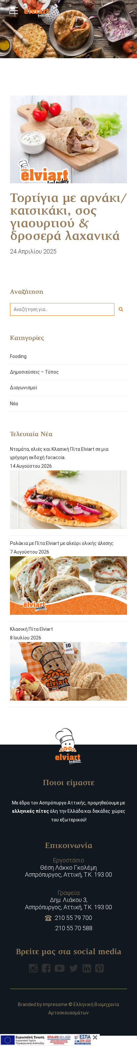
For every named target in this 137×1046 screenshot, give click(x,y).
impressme (55, 1004)
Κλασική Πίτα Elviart (31, 629)
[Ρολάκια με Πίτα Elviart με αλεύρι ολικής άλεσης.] (68, 586)
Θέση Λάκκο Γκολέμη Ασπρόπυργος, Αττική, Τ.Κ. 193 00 (68, 867)
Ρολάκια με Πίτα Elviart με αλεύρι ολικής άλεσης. (62, 543)
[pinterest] (99, 968)
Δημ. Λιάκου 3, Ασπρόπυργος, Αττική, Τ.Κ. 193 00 (68, 900)
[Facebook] (46, 968)
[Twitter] (73, 968)
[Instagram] (33, 968)
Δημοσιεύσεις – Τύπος (34, 372)
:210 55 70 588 (73, 928)
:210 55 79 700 (73, 917)
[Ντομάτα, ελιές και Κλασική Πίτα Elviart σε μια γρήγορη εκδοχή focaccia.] (68, 501)
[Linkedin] (86, 968)
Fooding (18, 356)
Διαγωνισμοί (23, 387)
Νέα (14, 403)
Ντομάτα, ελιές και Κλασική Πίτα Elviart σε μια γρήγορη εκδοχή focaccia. (59, 453)
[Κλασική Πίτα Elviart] (68, 672)
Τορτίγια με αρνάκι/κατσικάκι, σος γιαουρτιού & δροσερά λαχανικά (68, 218)
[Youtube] (60, 968)
